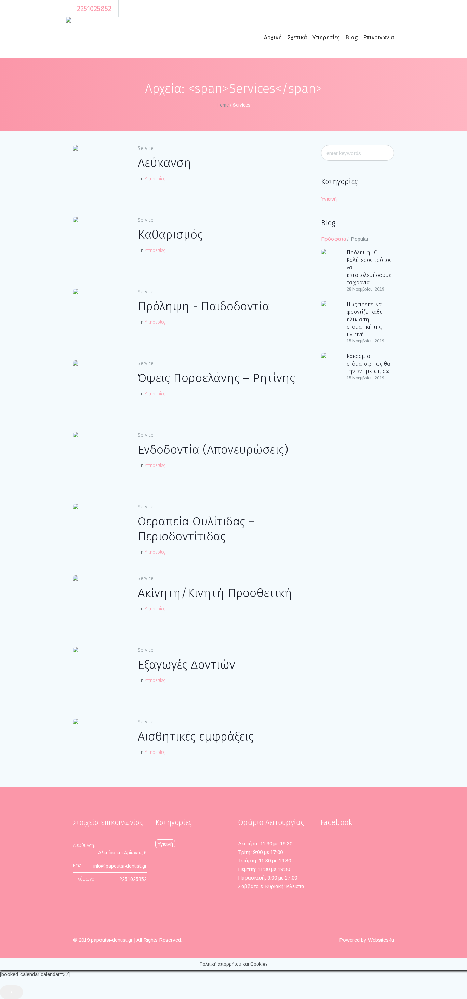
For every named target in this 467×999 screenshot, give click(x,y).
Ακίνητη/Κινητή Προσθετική (215, 593)
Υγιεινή (329, 199)
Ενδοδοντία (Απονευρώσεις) (213, 449)
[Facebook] (396, 8)
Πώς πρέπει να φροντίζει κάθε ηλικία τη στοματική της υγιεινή (364, 319)
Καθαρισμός (170, 234)
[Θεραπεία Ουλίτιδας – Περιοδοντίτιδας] (100, 531)
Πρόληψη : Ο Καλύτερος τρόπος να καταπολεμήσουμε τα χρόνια (369, 267)
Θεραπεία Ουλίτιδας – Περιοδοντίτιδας (196, 529)
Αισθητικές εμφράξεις (196, 736)
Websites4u (381, 940)
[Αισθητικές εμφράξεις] (100, 746)
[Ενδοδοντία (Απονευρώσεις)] (100, 459)
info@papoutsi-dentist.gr (120, 866)
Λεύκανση (164, 162)
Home (223, 105)
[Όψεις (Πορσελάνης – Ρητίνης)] (100, 387)
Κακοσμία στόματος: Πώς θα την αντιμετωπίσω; (368, 364)
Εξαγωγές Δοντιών (186, 664)
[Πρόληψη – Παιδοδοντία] (100, 316)
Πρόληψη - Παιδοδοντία (203, 306)
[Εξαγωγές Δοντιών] (100, 674)
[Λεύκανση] (100, 172)
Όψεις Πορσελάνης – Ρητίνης (216, 377)
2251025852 (94, 8)
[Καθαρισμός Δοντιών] (100, 244)
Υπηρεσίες (155, 179)
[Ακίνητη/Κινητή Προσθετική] (100, 602)
